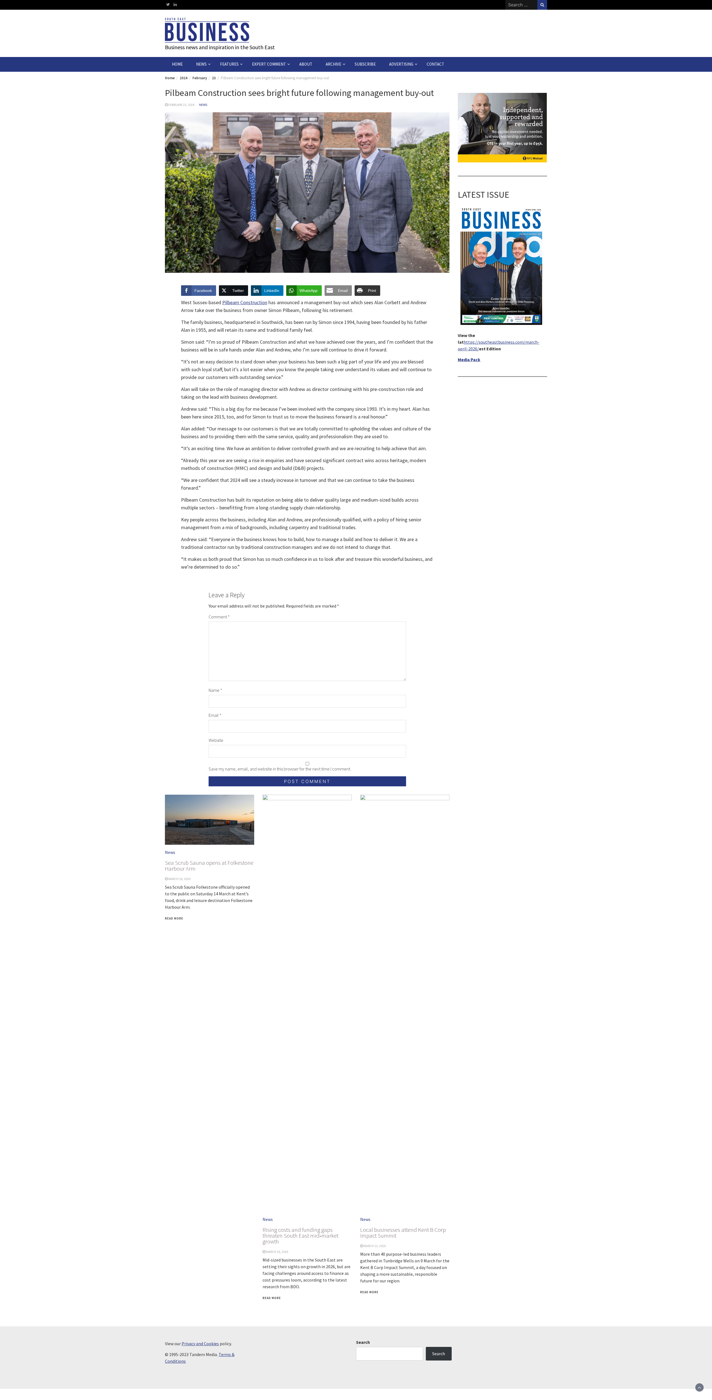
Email (215, 715)
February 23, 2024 (181, 105)
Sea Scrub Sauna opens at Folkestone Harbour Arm (209, 865)
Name (215, 690)
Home (177, 64)
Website (216, 740)
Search (363, 1342)
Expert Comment (269, 64)
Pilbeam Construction (244, 302)
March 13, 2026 (375, 1246)
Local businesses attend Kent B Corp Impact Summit (403, 1232)
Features (229, 64)
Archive (333, 64)
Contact (435, 64)
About (305, 64)
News (201, 64)
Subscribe (365, 64)
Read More (174, 918)
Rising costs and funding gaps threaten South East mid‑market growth (300, 1235)
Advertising (401, 64)
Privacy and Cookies (200, 1343)
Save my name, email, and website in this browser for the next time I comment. (280, 769)
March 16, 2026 (179, 879)
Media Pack (469, 359)
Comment (219, 617)
